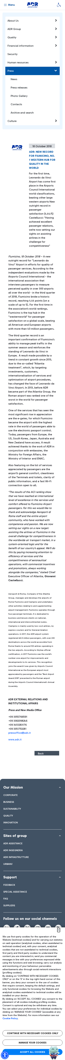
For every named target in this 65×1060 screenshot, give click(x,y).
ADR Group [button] (14, 29)
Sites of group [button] (15, 835)
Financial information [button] (21, 45)
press (11, 732)
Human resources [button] (18, 62)
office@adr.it (22, 732)
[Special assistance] (59, 5)
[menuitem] (10, 795)
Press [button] (11, 70)
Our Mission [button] (13, 787)
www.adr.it (15, 739)
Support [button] (10, 877)
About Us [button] (13, 20)
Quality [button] (12, 37)
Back (41, 753)
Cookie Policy (10, 1018)
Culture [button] (12, 121)
